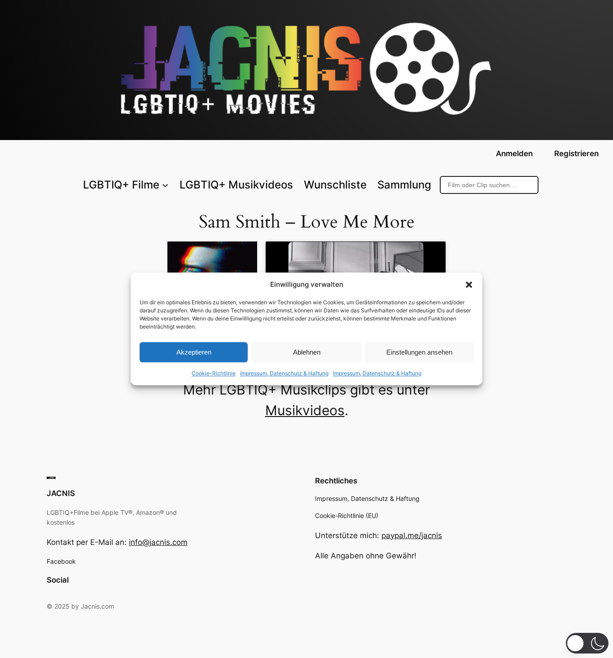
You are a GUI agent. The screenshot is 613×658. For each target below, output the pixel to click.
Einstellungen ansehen (419, 352)
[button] (468, 284)
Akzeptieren (193, 352)
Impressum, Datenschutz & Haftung (284, 373)
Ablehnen (306, 352)
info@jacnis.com (158, 542)
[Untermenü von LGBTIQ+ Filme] (165, 185)
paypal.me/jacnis (411, 535)
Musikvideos (305, 410)
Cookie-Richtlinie (214, 373)
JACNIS (61, 493)
